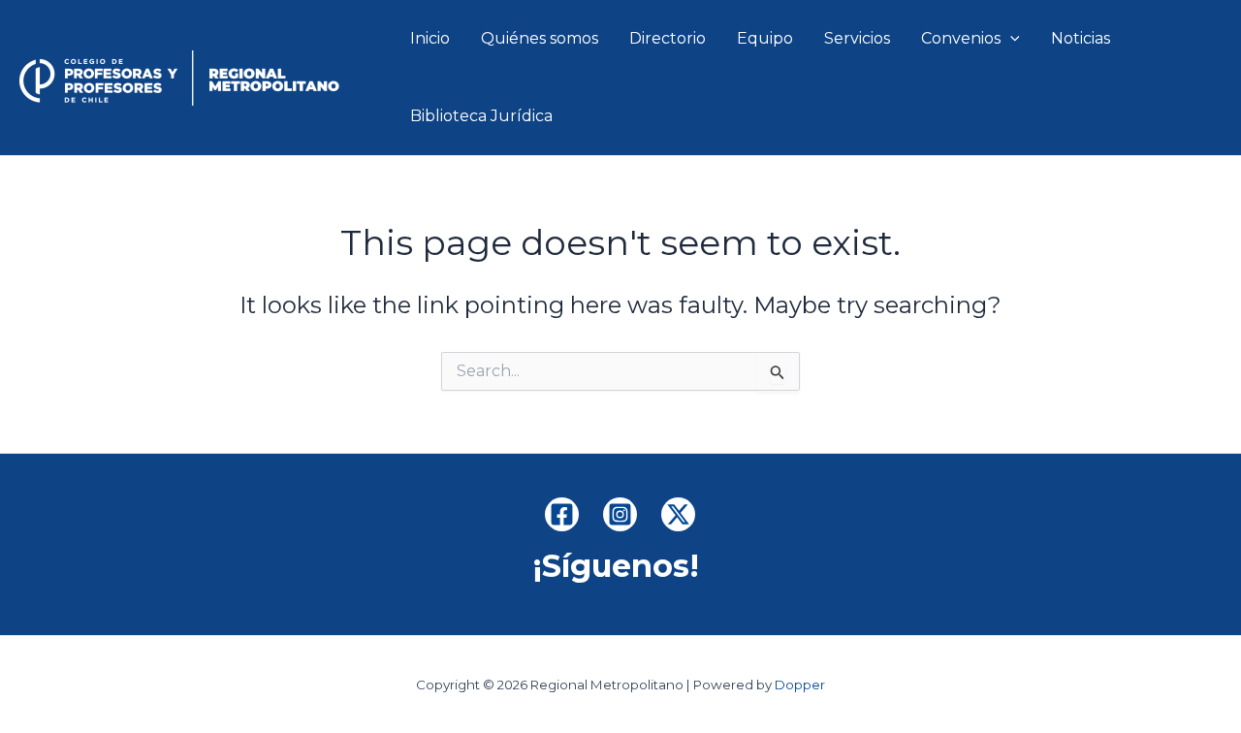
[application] (1010, 39)
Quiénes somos (539, 38)
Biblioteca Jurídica (481, 116)
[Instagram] (620, 514)
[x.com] (678, 514)
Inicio (430, 38)
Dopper (800, 684)
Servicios (857, 38)
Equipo (765, 38)
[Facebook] (562, 514)
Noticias (1080, 38)
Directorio (667, 38)
